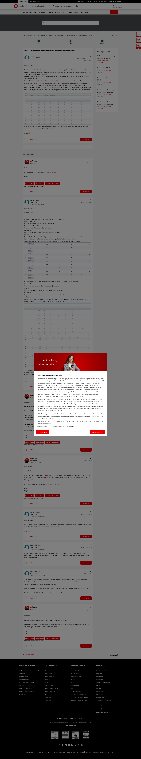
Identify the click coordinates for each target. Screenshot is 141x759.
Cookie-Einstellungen (58, 426)
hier (64, 383)
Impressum (70, 426)
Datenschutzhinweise (42, 426)
